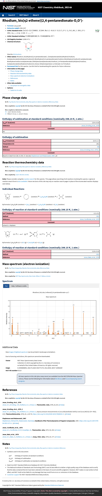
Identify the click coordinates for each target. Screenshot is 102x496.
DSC (97, 254)
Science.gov (77, 493)
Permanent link (12, 66)
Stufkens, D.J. (24, 405)
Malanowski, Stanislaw (26, 421)
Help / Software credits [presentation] (19, 286)
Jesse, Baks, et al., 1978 (91, 257)
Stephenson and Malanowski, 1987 (43, 156)
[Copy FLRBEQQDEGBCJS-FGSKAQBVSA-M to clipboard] (53, 36)
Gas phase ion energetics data (20, 85)
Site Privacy (7, 491)
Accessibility (16, 491)
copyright (18, 106)
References (14, 78)
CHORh (44, 197)
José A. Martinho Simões (22, 175)
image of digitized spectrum (18, 352)
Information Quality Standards (50, 493)
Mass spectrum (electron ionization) (22, 76)
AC (5, 114)
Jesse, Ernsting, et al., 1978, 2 (89, 150)
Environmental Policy (19, 493)
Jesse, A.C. (5, 405)
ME (98, 147)
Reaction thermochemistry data (20, 73)
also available (22, 181)
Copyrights (36, 491)
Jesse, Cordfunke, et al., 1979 (89, 219)
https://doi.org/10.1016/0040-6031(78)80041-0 (48, 414)
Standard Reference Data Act (54, 485)
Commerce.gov (67, 493)
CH (27, 204)
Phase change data (16, 71)
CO (23, 242)
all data (61, 405)
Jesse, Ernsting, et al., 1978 (90, 126)
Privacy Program (26, 491)
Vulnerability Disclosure (77, 491)
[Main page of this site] (3, 15)
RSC (98, 216)
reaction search (29, 179)
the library (58, 379)
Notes (12, 81)
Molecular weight (13, 28)
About (35, 15)
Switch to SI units (16, 90)
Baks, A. (12, 437)
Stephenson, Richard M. (10, 421)
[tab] (6, 286)
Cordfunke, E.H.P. (16, 430)
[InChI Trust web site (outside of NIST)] (97, 32)
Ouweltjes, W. (26, 430)
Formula (10, 26)
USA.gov (84, 493)
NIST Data (23, 15)
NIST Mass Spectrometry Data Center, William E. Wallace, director (33, 276)
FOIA (9, 493)
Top (10, 102)
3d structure (17, 54)
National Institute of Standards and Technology (19, 7)
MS (6, 112)
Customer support (13, 475)
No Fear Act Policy (92, 491)
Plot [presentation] (6, 286)
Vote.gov (91, 493)
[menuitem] (3, 15)
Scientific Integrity (33, 493)
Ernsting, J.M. (14, 405)
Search (11, 15)
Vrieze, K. (33, 405)
